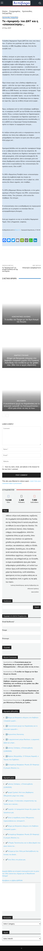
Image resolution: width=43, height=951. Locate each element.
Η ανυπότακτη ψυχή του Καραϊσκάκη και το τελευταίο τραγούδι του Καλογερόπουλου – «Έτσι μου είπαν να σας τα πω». (21, 406)
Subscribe (34, 495)
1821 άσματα (21, 401)
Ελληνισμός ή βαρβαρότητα (31, 268)
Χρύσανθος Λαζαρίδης (10, 17)
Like (8, 495)
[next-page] (7, 415)
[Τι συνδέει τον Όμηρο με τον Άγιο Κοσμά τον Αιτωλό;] (21, 303)
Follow (21, 495)
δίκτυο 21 (17, 230)
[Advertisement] (18, 897)
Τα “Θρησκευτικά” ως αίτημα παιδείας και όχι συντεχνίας (10, 269)
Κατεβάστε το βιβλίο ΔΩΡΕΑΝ (12, 880)
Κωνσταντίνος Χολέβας (21, 316)
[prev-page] (3, 415)
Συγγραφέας (14, 11)
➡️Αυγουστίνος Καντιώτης (15, 734)
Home (4, 11)
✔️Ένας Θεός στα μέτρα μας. (16, 859)
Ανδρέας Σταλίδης (21, 355)
